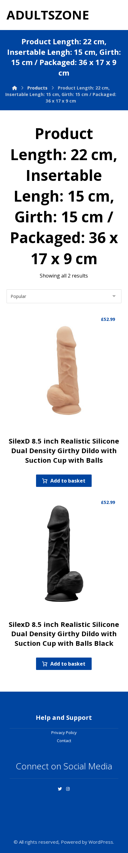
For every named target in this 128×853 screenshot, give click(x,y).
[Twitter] (60, 789)
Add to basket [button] (67, 480)
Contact (64, 740)
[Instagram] (68, 789)
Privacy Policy (64, 732)
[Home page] (14, 88)
